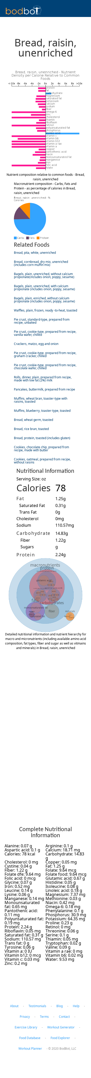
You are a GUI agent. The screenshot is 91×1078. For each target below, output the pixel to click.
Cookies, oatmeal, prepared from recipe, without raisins (42, 460)
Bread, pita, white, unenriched (35, 252)
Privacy (25, 1016)
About (14, 1006)
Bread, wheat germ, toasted (33, 420)
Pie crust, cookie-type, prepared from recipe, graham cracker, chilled (45, 354)
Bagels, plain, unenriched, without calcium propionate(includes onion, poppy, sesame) (44, 275)
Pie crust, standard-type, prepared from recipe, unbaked (42, 321)
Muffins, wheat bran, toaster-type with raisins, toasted (40, 400)
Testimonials (37, 1006)
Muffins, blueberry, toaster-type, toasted (42, 410)
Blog (59, 1006)
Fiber (25, 540)
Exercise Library (26, 1027)
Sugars (27, 547)
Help (76, 1006)
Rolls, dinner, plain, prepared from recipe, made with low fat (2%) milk (43, 378)
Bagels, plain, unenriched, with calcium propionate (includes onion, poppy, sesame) (44, 287)
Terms (44, 1016)
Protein (25, 555)
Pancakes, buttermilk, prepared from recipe (44, 389)
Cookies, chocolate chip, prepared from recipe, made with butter (41, 448)
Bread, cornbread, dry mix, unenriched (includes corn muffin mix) (41, 263)
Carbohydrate (33, 533)
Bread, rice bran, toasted (31, 429)
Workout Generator (61, 1027)
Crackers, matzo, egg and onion (36, 344)
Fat (20, 498)
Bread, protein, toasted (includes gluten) (42, 438)
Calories (33, 488)
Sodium (23, 525)
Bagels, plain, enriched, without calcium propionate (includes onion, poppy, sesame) (44, 299)
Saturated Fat (32, 505)
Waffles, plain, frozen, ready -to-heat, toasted (45, 310)
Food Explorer (60, 1038)
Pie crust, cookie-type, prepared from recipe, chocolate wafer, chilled (45, 366)
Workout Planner (30, 1048)
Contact (64, 1016)
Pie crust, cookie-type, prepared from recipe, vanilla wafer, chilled (45, 333)
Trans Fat (28, 512)
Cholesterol (27, 518)
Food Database (29, 1038)
